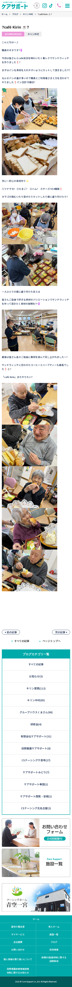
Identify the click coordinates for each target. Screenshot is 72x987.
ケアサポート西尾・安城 (36, 796)
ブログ (15, 14)
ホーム (4, 14)
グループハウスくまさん (36, 712)
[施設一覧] (36, 874)
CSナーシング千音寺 (36, 760)
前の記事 (12, 632)
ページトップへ (51, 641)
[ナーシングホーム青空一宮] (36, 909)
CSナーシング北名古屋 (36, 808)
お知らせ (36, 676)
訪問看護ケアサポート (36, 748)
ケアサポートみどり (36, 772)
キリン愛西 (36, 688)
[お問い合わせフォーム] (36, 844)
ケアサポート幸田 (36, 784)
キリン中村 (28, 14)
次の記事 (60, 632)
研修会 (36, 724)
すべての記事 (21, 641)
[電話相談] (59, 3)
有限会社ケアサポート (36, 736)
